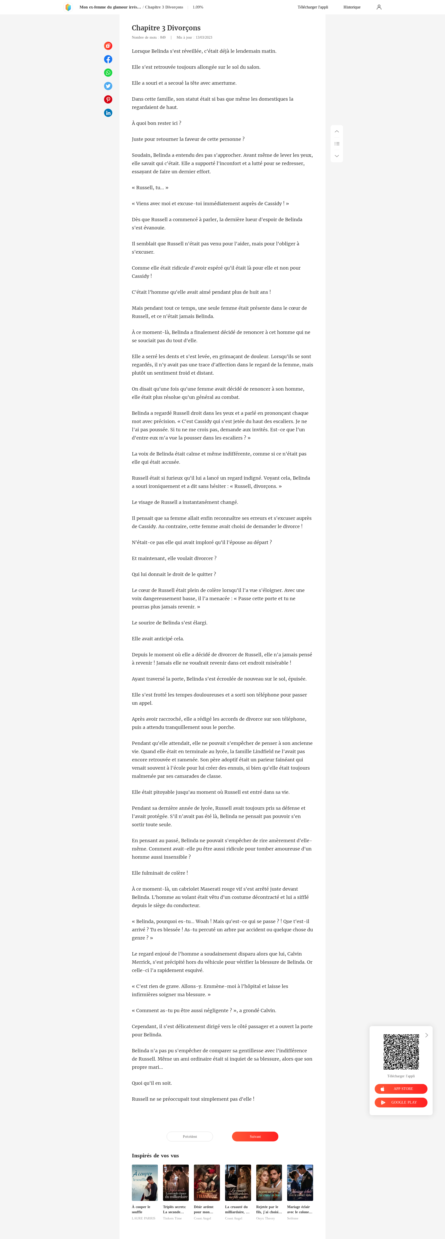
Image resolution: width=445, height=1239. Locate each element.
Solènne (292, 1218)
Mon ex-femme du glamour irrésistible (110, 7)
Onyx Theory (265, 1218)
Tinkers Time (172, 1218)
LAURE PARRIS (143, 1218)
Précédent (190, 1137)
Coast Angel (202, 1218)
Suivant (255, 1137)
